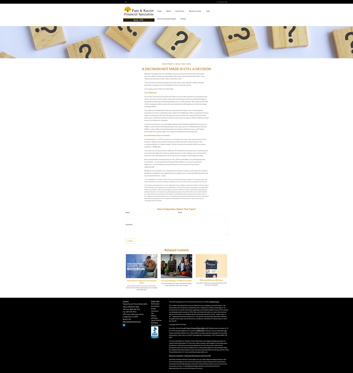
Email (180, 212)
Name (127, 212)
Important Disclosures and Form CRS (197, 356)
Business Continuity (176, 356)
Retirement (155, 304)
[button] (168, 11)
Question (129, 224)
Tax (152, 313)
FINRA (198, 331)
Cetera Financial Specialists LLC (197, 328)
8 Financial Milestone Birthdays (211, 280)
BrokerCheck (214, 302)
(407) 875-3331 (223, 2)
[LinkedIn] (126, 2)
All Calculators (156, 325)
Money (153, 316)
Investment (155, 306)
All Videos (154, 323)
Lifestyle (154, 318)
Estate (153, 309)
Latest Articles (156, 320)
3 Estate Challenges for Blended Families (176, 281)
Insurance (154, 311)
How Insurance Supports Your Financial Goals (141, 282)
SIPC (203, 331)
